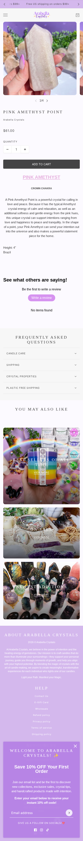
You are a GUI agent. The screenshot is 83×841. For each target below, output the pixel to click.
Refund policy (41, 715)
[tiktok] (47, 830)
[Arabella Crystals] (41, 15)
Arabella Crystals (13, 119)
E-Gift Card (41, 702)
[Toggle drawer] (5, 15)
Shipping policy (41, 734)
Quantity (10, 141)
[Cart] (77, 15)
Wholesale (41, 708)
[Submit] (69, 812)
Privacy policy (41, 721)
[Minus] (7, 149)
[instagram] (41, 830)
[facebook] (35, 830)
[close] (75, 746)
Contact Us (41, 696)
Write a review (41, 297)
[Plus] (25, 149)
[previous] (4, 4)
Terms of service (41, 727)
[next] (78, 4)
